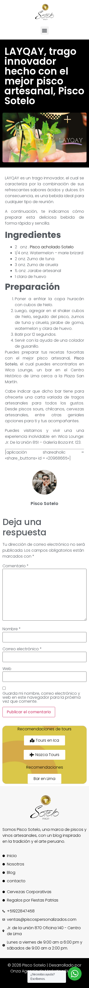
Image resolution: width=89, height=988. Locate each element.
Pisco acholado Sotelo (52, 247)
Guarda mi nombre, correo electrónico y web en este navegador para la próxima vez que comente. (41, 697)
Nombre (11, 629)
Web (6, 669)
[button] (45, 30)
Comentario (15, 566)
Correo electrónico (22, 649)
